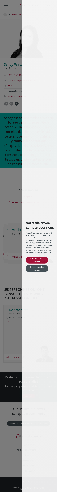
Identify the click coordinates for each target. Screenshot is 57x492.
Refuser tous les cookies (37, 268)
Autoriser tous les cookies (37, 260)
